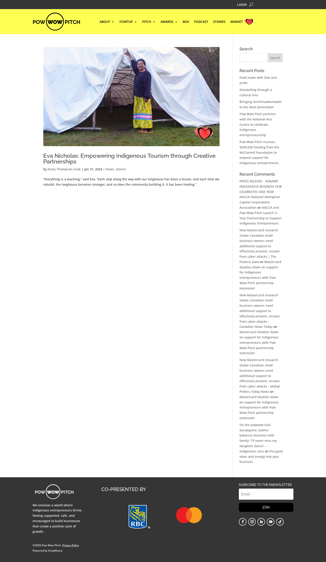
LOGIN (242, 5)
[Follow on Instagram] (252, 522)
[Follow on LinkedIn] (261, 522)
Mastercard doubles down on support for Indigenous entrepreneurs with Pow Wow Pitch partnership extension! (259, 342)
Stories (121, 169)
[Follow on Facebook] (242, 522)
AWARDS (167, 22)
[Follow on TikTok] (280, 522)
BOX (186, 22)
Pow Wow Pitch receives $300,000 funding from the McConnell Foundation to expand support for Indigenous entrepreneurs (259, 152)
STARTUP (126, 22)
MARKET (236, 22)
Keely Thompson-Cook (64, 169)
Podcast (201, 22)
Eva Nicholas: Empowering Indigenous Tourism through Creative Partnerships (129, 158)
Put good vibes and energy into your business (261, 456)
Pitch (146, 22)
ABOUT (105, 22)
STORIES (219, 22)
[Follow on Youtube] (270, 522)
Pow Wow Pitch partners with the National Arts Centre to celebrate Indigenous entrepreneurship (258, 124)
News (110, 169)
